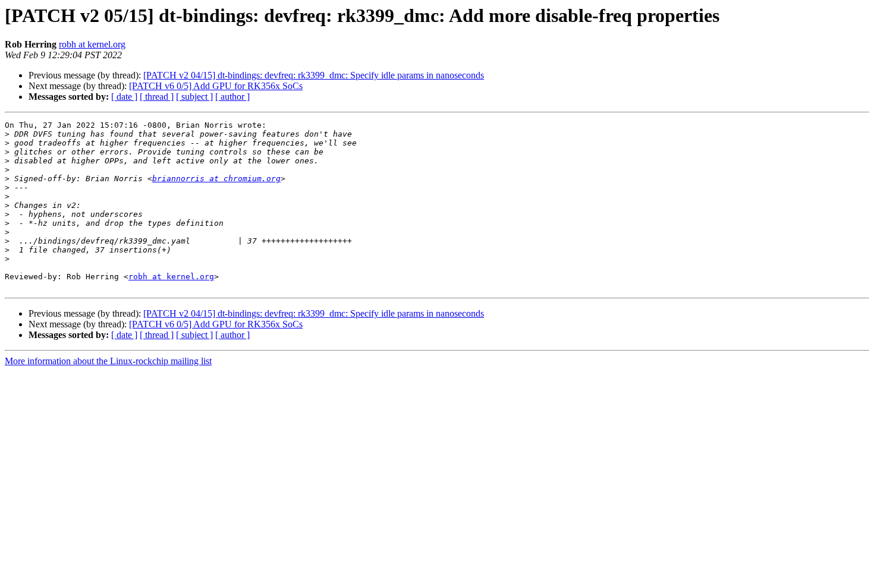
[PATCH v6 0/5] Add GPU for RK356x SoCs (216, 86)
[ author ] (232, 96)
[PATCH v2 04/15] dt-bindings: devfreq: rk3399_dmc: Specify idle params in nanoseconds (313, 75)
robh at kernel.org (92, 44)
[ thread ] (157, 96)
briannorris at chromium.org (216, 178)
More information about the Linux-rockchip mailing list (108, 361)
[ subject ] (194, 96)
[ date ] (124, 96)
